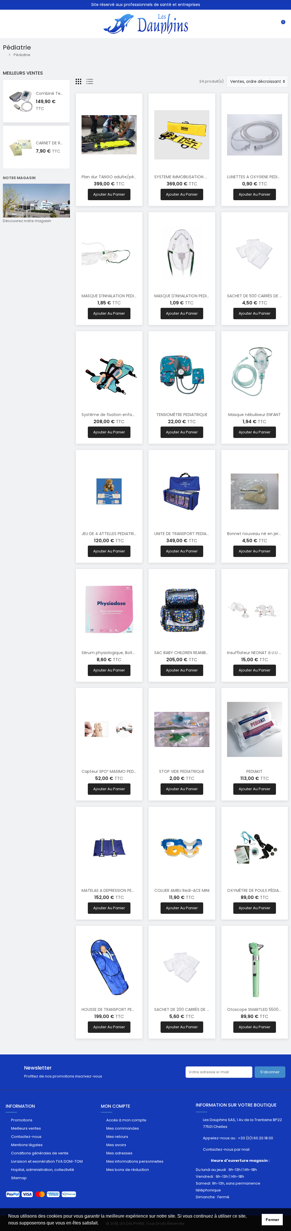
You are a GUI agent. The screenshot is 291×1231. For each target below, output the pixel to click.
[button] (100, 1223)
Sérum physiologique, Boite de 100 (115, 653)
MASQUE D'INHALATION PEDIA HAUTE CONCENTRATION (133, 296)
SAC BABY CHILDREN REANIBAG (182, 653)
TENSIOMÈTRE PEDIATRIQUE (181, 414)
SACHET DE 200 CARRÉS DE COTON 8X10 (193, 1009)
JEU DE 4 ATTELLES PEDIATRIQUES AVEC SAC (123, 533)
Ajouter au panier (109, 194)
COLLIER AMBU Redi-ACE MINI (181, 890)
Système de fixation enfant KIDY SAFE (119, 414)
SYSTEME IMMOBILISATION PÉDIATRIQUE (191, 177)
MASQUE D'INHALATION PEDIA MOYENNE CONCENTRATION (208, 296)
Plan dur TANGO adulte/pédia (111, 177)
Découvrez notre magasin (27, 221)
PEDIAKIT (254, 771)
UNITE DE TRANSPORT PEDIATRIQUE (187, 533)
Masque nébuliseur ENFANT (254, 414)
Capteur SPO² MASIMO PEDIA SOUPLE (117, 771)
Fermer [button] (272, 1219)
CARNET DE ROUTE (53, 143)
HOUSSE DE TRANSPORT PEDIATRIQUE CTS (121, 1009)
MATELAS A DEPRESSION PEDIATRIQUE (116, 890)
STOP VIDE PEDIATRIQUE (181, 771)
